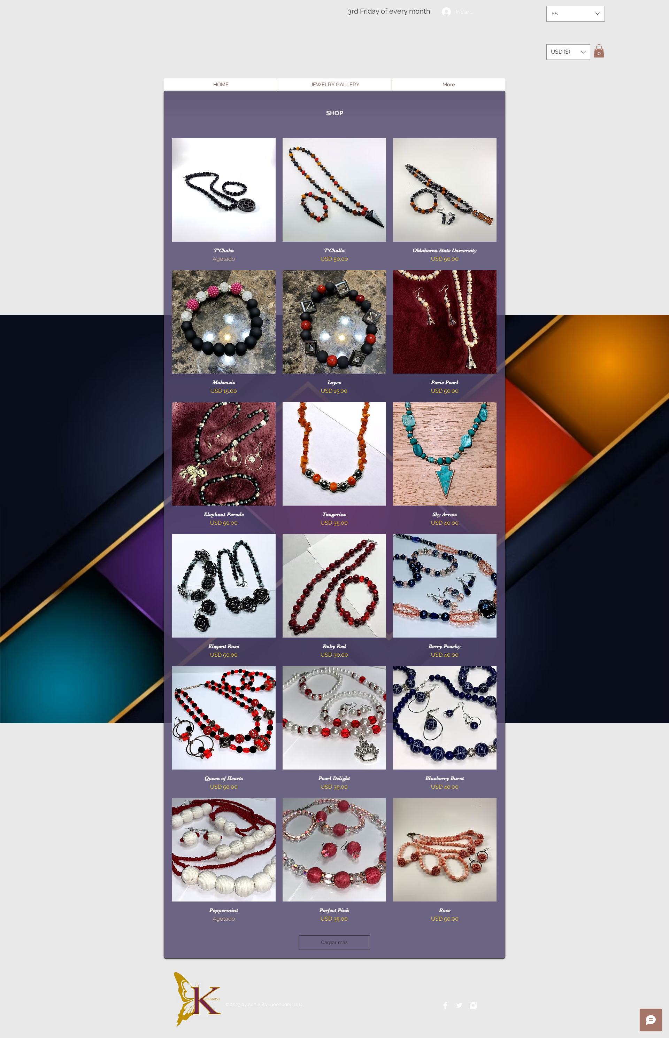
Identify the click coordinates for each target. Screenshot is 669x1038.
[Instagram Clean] (473, 1005)
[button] (568, 52)
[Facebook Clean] (445, 1005)
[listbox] (568, 52)
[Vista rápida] (224, 190)
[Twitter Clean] (459, 1005)
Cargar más (334, 942)
